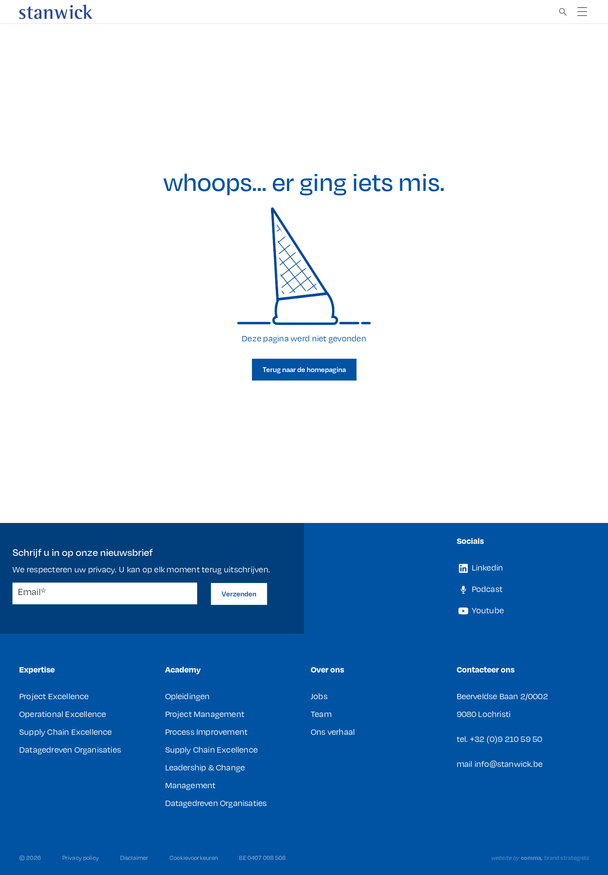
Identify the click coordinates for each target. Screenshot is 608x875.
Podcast (486, 589)
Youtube (487, 610)
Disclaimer (134, 857)
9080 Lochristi (484, 714)
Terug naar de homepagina (304, 369)
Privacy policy (80, 857)
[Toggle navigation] (582, 11)
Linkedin (486, 567)
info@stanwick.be (508, 764)
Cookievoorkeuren (194, 857)
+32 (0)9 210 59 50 (506, 739)
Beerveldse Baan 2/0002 (502, 696)
